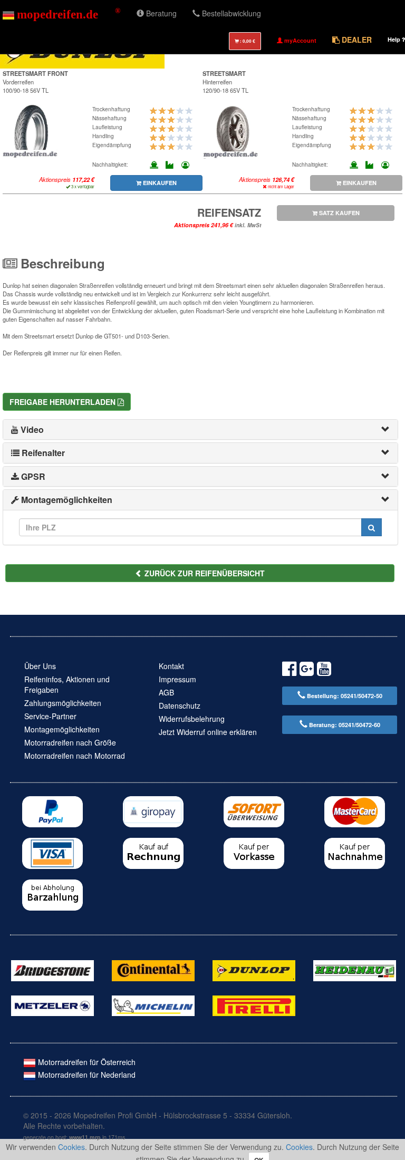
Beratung (160, 13)
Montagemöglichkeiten (62, 729)
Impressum (177, 679)
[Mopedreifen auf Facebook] (289, 670)
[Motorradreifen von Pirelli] (254, 1004)
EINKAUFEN (159, 183)
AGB (166, 692)
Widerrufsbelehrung (192, 718)
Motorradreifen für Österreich (86, 1062)
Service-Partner (50, 716)
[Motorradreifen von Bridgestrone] (52, 969)
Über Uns (40, 666)
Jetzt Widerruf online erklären (208, 732)
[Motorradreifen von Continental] (153, 969)
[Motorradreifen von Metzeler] (52, 1004)
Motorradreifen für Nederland (86, 1074)
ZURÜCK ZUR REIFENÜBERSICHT (203, 573)
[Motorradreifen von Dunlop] (254, 969)
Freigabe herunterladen (63, 402)
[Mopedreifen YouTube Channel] (324, 670)
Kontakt (171, 666)
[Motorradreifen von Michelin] (153, 1004)
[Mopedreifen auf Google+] (307, 670)
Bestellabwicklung (230, 13)
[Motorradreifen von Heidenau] (354, 969)
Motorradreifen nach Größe (70, 742)
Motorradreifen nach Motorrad (74, 755)
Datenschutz (179, 705)
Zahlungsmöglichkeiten (62, 703)
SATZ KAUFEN (338, 213)
